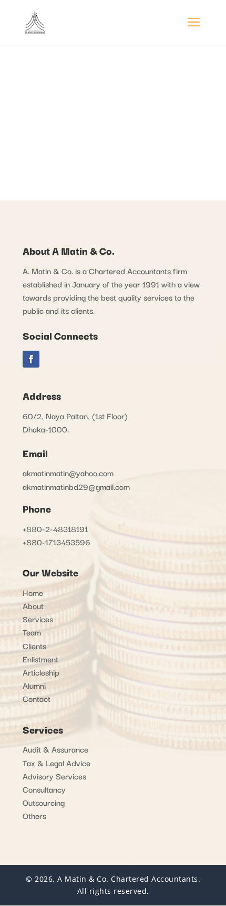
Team (32, 631)
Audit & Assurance (55, 749)
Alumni (34, 685)
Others (34, 815)
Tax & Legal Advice (56, 762)
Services (38, 618)
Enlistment (40, 658)
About (33, 605)
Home (33, 592)
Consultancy (44, 789)
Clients (34, 645)
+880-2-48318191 (55, 528)
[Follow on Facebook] (31, 359)
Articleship (41, 672)
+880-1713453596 (56, 541)
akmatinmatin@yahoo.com (68, 472)
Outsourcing (44, 802)
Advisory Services (54, 775)
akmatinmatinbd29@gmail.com (76, 486)
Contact (36, 698)
